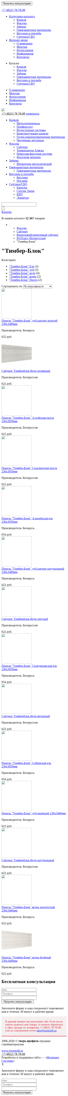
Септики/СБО (26, 36)
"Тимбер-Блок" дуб (21, 269)
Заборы (21, 26)
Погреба (22, 180)
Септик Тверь (25, 191)
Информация (25, 53)
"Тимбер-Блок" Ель (21, 266)
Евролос (22, 187)
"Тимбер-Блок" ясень (22, 276)
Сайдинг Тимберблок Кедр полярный (26, 370)
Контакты (23, 57)
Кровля (21, 19)
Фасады (22, 23)
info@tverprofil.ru (46, 1030)
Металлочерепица (28, 123)
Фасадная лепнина (29, 157)
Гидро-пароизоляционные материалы (41, 136)
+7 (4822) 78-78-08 (13, 10)
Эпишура (23, 197)
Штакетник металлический (34, 163)
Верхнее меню (18, 40)
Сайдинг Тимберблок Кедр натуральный (28, 860)
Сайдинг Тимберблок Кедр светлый (25, 619)
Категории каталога (22, 16)
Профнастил (25, 126)
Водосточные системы (31, 130)
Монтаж (22, 46)
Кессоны (22, 177)
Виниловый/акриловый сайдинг (38, 234)
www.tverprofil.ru (12, 1050)
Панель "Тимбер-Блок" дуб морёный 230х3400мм (34, 813)
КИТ (20, 194)
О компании (24, 43)
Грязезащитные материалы (34, 30)
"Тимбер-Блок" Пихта (23, 279)
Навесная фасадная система (34, 153)
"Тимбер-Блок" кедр (22, 273)
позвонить (32, 113)
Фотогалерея (25, 50)
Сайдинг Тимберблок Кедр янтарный (26, 716)
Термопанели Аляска (30, 150)
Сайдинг (22, 147)
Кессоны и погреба (29, 33)
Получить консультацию (17, 3)
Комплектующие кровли (32, 133)
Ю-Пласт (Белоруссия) (31, 238)
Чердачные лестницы (30, 140)
